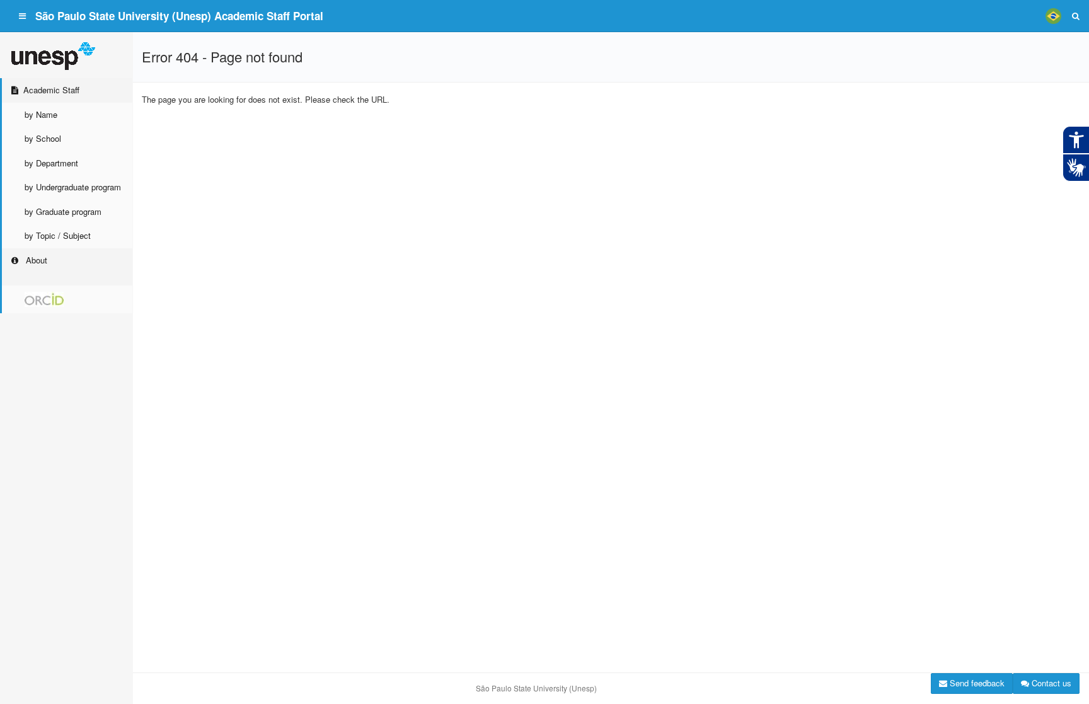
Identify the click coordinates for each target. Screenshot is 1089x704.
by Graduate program (63, 211)
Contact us (1050, 683)
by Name (41, 114)
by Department (51, 163)
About (35, 260)
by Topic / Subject (58, 235)
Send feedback (976, 683)
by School (43, 138)
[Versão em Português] (1053, 16)
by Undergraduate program (73, 187)
